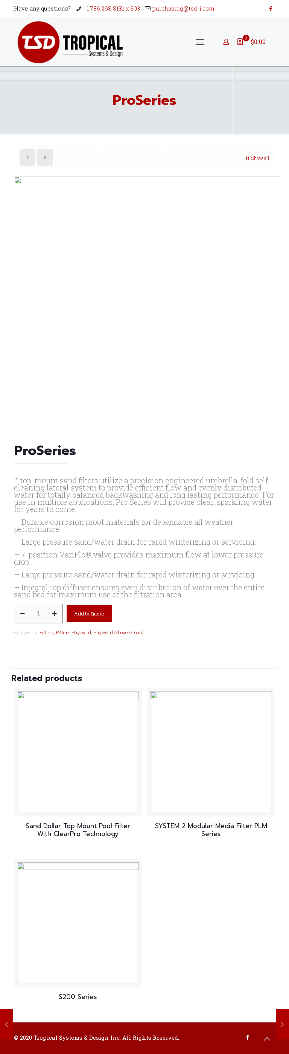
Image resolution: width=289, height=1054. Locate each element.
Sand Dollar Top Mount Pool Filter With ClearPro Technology (78, 830)
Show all (260, 158)
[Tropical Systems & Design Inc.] (70, 41)
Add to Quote (89, 613)
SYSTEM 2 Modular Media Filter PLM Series (211, 830)
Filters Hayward (73, 632)
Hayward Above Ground (118, 632)
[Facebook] (271, 8)
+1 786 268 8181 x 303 (111, 8)
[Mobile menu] (199, 41)
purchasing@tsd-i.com (183, 8)
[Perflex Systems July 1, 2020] (6, 1024)
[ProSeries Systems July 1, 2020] (282, 1024)
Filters (47, 632)
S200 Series (78, 997)
